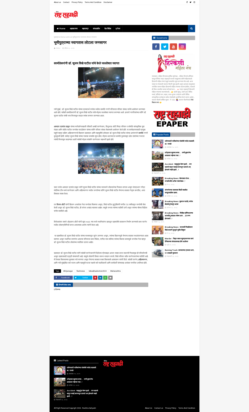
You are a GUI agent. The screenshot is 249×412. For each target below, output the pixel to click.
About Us (148, 408)
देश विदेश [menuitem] (107, 28)
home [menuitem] (62, 28)
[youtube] (173, 46)
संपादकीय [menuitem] (96, 28)
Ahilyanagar (68, 271)
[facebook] (187, 2)
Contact (66, 2)
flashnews (81, 271)
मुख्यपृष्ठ (56, 37)
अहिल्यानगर (142, 259)
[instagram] (194, 2)
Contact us (158, 408)
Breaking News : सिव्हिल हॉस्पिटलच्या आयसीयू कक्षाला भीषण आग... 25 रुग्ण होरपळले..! (179, 216)
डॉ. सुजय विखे (75, 63)
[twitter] (190, 2)
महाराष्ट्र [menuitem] (85, 28)
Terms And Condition (93, 2)
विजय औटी (61, 204)
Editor (58, 48)
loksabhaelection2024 (97, 271)
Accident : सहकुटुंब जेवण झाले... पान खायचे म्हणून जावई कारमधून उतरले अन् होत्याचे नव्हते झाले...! (178, 167)
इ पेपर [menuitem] (118, 28)
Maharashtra (66, 37)
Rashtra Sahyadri (89, 408)
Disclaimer (108, 2)
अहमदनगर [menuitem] (74, 28)
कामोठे (140, 132)
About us (57, 2)
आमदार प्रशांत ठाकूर (62, 126)
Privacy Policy (77, 2)
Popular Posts (162, 134)
